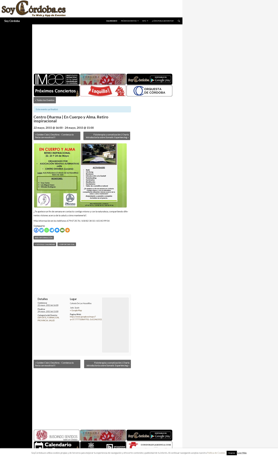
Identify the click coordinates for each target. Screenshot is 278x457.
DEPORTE (42, 317)
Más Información (44, 238)
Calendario (111, 21)
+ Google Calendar (45, 244)
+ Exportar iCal (67, 244)
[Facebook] (36, 230)
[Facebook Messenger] (57, 230)
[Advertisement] (104, 48)
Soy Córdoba (12, 20)
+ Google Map (76, 310)
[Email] (62, 230)
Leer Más (242, 452)
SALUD (52, 320)
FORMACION (53, 317)
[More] (67, 230)
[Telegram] (52, 230)
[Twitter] (41, 230)
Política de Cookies (216, 452)
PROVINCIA (43, 320)
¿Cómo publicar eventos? (163, 21)
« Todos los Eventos (44, 100)
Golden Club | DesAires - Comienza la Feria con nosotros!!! (54, 136)
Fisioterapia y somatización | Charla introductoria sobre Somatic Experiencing (107, 136)
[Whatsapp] (46, 230)
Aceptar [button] (231, 453)
